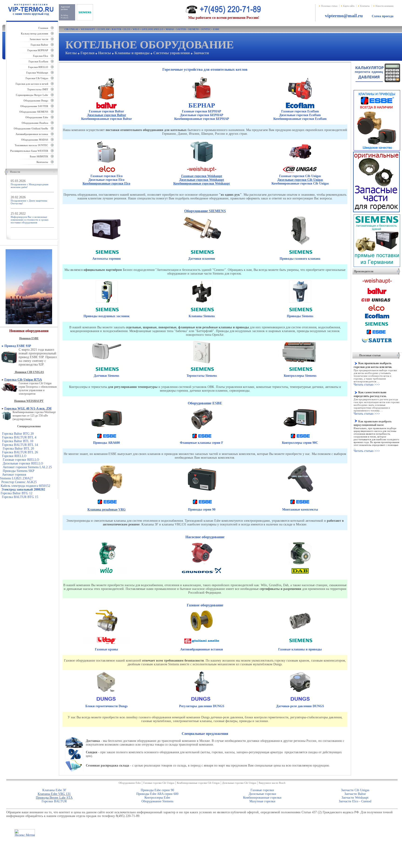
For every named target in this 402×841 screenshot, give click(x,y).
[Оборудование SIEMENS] (76, 19)
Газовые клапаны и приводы (300, 649)
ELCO (127, 29)
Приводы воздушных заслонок (107, 316)
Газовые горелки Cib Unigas (300, 176)
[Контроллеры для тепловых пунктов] (300, 363)
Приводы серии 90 (201, 509)
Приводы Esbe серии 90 (157, 790)
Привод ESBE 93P (18, 346)
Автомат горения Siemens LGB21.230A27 (16, 476)
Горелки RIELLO (14, 456)
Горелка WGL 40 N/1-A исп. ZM (27, 408)
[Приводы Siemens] (300, 303)
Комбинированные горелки (262, 797)
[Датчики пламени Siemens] (201, 241)
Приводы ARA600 (106, 442)
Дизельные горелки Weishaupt (201, 180)
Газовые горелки (262, 790)
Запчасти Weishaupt (355, 797)
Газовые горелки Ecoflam (300, 111)
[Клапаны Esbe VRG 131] (107, 495)
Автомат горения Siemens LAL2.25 (27, 467)
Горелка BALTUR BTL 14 (20, 445)
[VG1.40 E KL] (0, 448)
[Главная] (29, 17)
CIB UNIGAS (71, 29)
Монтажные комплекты (300, 509)
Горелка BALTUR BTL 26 (20, 452)
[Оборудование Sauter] (377, 343)
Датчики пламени (201, 258)
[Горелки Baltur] (106, 100)
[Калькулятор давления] (377, 83)
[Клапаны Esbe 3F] (201, 429)
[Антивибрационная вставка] (201, 632)
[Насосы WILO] (106, 565)
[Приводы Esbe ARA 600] (106, 430)
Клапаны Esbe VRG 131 (54, 794)
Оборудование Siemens (157, 801)
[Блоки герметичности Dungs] (106, 693)
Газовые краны (106, 649)
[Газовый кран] (106, 631)
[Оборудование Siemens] (106, 256)
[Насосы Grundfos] (201, 564)
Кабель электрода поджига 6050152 (25, 486)
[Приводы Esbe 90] (202, 495)
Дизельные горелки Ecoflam (300, 115)
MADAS (170, 29)
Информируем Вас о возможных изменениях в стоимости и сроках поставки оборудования (30, 219)
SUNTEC (206, 29)
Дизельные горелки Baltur (106, 115)
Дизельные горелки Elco (106, 180)
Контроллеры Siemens (300, 375)
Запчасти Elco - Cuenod (355, 801)
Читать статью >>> (367, 384)
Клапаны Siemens (202, 316)
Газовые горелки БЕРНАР (201, 111)
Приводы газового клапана (300, 258)
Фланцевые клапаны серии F (201, 442)
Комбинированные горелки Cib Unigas (300, 183)
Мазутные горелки (262, 801)
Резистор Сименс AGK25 (19, 482)
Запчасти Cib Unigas (355, 790)
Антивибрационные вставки (201, 649)
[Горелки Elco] (106, 163)
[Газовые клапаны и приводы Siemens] (300, 246)
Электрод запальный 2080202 (23, 489)
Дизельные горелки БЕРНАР (201, 115)
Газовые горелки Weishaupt (201, 176)
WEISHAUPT (88, 29)
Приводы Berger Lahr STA (54, 797)
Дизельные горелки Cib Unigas (300, 180)
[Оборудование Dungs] (106, 702)
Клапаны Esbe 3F (54, 790)
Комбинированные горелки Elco (106, 183)
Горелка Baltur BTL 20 (18, 448)
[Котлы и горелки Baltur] (377, 294)
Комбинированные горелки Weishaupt (201, 183)
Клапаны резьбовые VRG (106, 509)
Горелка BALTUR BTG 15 (20, 497)
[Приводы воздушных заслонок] (106, 303)
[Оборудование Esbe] (106, 440)
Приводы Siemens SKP (18, 471)
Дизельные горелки (262, 794)
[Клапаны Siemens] (201, 303)
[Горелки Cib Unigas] (300, 163)
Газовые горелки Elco (106, 176)
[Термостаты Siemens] (202, 362)
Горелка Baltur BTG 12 (16, 493)
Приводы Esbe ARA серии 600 (157, 794)
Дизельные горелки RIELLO (23, 463)
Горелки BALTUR (54, 801)
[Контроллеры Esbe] (300, 430)
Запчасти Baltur (355, 794)
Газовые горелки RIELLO (19, 459)
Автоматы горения (106, 258)
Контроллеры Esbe (157, 797)
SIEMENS (193, 29)
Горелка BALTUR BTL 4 (19, 437)
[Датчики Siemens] (106, 360)
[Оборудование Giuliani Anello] (201, 646)
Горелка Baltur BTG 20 (18, 433)
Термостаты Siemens (202, 375)
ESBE (216, 29)
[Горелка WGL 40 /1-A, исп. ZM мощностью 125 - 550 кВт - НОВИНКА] (6, 415)
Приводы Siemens (300, 316)
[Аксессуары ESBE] (300, 493)
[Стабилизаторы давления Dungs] (202, 693)
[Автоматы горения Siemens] (106, 244)
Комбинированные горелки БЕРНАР (201, 119)
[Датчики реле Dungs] (300, 693)
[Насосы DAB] (300, 565)
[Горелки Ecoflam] (300, 99)
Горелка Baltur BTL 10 (17, 441)
